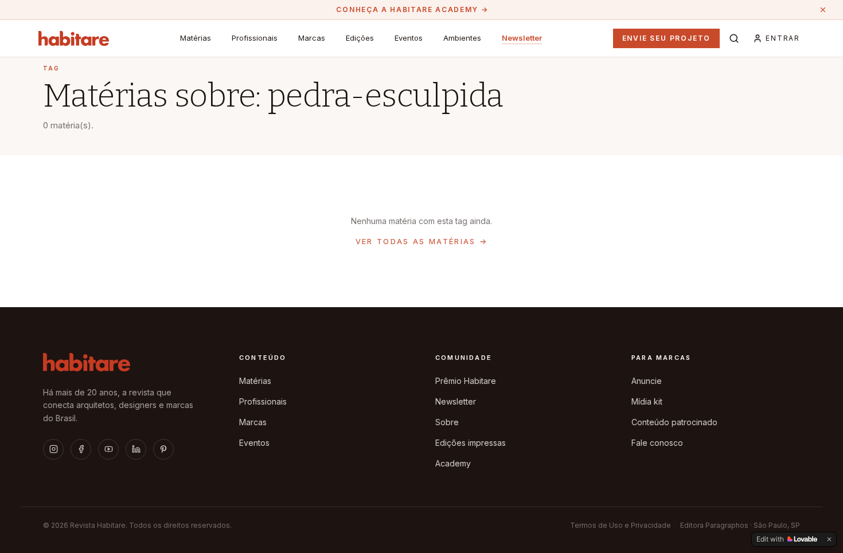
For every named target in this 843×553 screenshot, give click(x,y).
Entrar (783, 38)
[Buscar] (734, 38)
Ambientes (462, 37)
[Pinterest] (163, 449)
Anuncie (646, 381)
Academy (453, 463)
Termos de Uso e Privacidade (620, 525)
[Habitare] (73, 38)
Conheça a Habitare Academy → (412, 9)
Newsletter (522, 37)
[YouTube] (108, 449)
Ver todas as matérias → (422, 241)
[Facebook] (81, 449)
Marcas (311, 37)
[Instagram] (53, 449)
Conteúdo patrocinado (674, 422)
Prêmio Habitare (465, 381)
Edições (360, 37)
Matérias (195, 37)
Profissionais (255, 37)
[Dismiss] (829, 539)
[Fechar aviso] (823, 9)
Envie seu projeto (666, 38)
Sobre (447, 422)
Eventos (409, 37)
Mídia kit (646, 401)
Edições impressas (470, 443)
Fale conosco (657, 443)
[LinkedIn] (136, 449)
